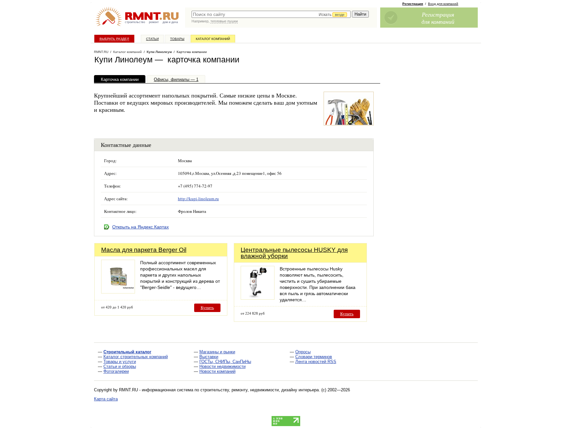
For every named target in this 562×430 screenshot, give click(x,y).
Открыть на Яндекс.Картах (140, 226)
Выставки (208, 356)
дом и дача (170, 22)
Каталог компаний (213, 39)
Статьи (152, 39)
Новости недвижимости (222, 366)
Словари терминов (313, 356)
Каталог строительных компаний (135, 356)
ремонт (154, 22)
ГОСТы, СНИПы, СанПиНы (225, 361)
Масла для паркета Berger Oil (143, 249)
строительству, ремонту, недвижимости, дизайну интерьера (259, 389)
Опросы (303, 351)
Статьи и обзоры (119, 366)
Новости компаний (217, 371)
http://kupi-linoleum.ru (198, 199)
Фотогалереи (116, 371)
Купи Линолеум (159, 52)
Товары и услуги (119, 361)
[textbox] (271, 14)
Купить (207, 307)
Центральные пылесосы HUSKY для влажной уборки (294, 252)
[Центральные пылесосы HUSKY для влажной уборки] (257, 297)
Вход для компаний (443, 4)
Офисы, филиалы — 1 (176, 79)
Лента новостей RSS (315, 361)
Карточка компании (120, 79)
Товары (177, 39)
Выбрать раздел (114, 39)
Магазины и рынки (217, 351)
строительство (135, 22)
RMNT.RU (101, 52)
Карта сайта (106, 399)
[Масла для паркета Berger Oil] (118, 291)
